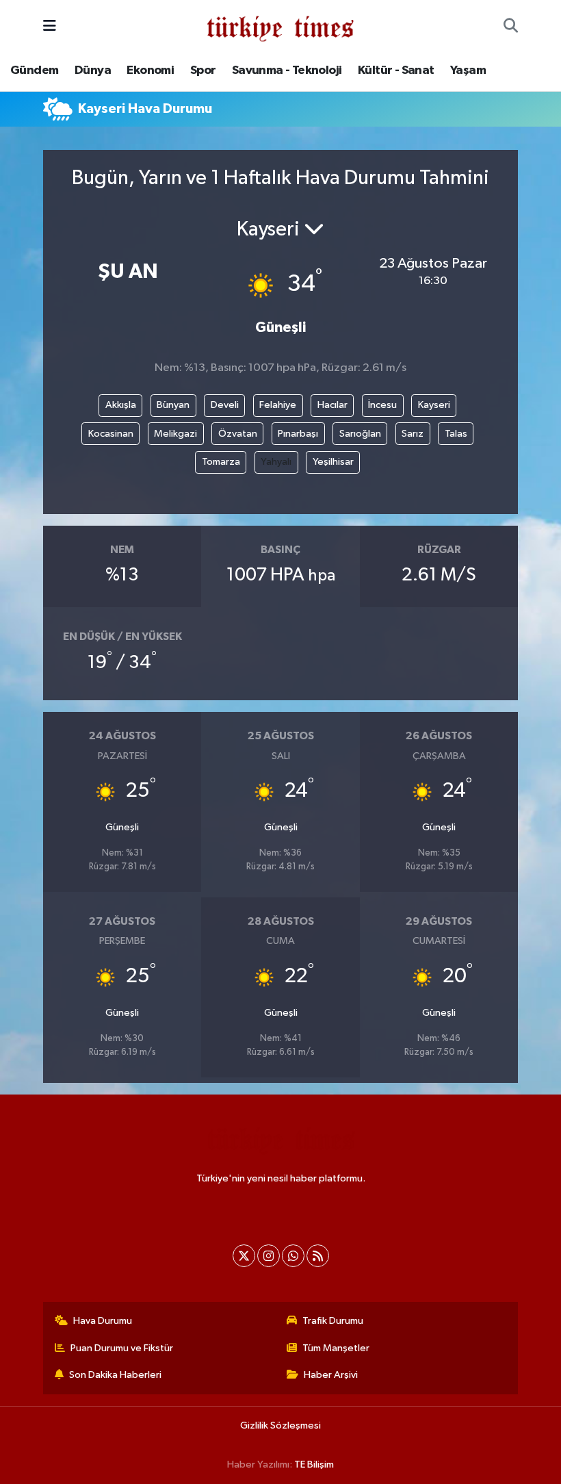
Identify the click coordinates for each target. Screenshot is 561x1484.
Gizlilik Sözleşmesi (280, 1425)
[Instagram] (268, 1255)
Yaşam (468, 70)
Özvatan (237, 433)
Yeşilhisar (333, 462)
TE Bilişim (314, 1464)
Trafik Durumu (332, 1321)
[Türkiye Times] (280, 26)
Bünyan (173, 405)
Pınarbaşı (298, 433)
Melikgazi (175, 433)
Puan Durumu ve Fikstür (121, 1348)
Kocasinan (110, 433)
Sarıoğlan (360, 433)
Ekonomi (150, 70)
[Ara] (511, 27)
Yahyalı (276, 462)
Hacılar (332, 405)
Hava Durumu (102, 1321)
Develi (225, 405)
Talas (456, 433)
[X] (244, 1255)
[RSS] (317, 1255)
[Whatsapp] (293, 1255)
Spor (203, 70)
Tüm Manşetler (335, 1348)
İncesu (382, 405)
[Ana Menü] (49, 26)
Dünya (93, 70)
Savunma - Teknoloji (287, 70)
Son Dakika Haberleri (115, 1375)
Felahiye (277, 405)
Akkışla (120, 405)
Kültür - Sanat (396, 70)
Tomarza (221, 462)
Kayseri (434, 405)
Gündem (34, 70)
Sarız (412, 433)
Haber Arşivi (331, 1375)
